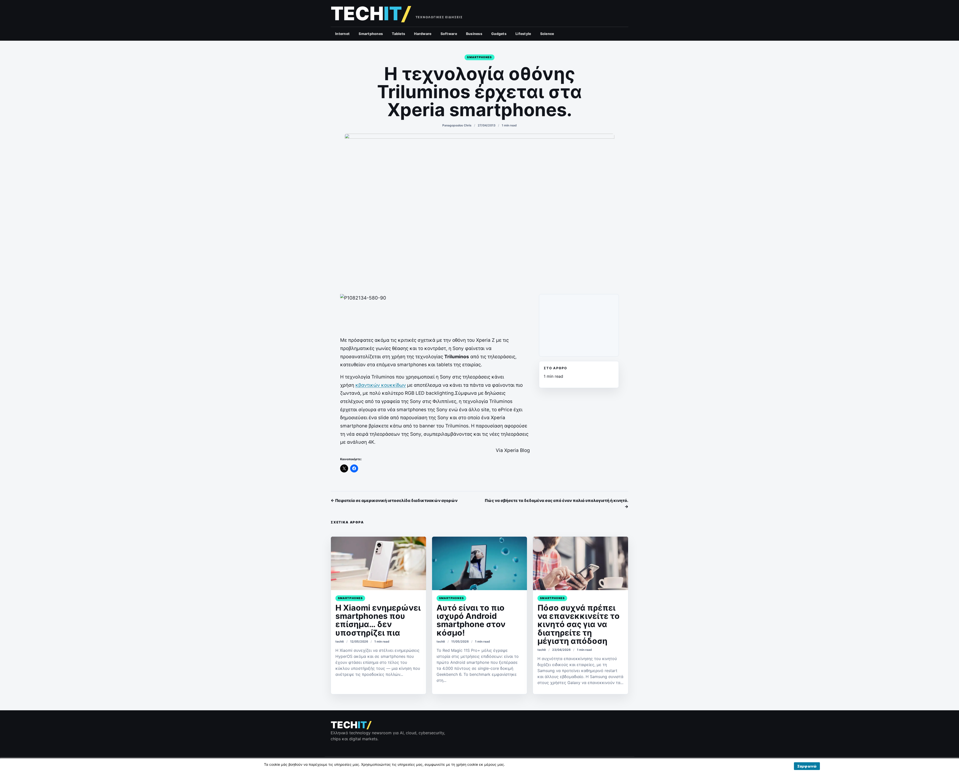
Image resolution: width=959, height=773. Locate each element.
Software (449, 33)
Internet (342, 33)
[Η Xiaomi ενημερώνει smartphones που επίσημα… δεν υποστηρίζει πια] (378, 563)
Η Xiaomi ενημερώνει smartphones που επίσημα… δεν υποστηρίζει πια (378, 620)
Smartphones (371, 33)
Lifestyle (523, 33)
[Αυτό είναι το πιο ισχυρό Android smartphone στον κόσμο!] (479, 563)
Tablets (398, 33)
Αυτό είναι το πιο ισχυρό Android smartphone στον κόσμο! (471, 620)
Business (474, 33)
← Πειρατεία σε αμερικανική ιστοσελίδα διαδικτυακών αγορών (394, 500)
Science (547, 33)
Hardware (422, 33)
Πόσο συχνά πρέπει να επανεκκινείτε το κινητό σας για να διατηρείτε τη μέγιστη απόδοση (578, 624)
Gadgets (498, 33)
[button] (806, 766)
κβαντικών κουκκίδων (380, 385)
